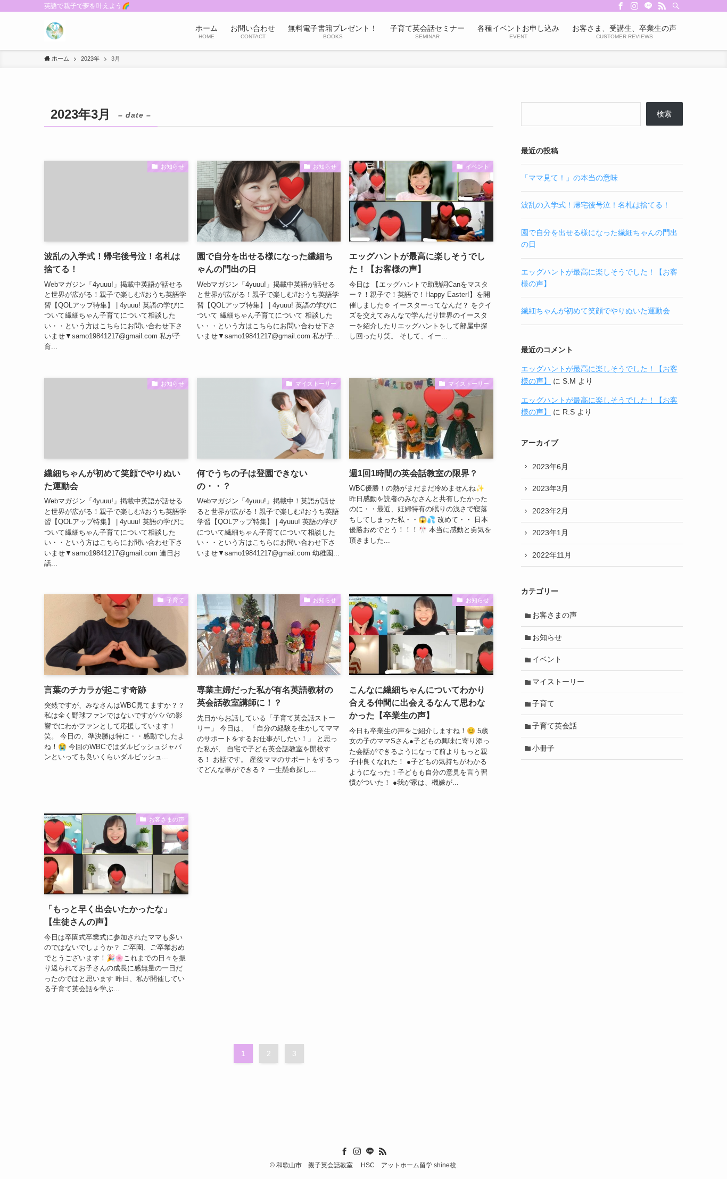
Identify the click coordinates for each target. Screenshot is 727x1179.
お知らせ (547, 637)
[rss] (662, 6)
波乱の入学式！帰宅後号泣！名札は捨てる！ (595, 205)
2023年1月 (550, 532)
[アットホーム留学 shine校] (54, 30)
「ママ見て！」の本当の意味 (569, 177)
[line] (648, 6)
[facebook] (620, 6)
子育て (543, 703)
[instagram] (634, 6)
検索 (664, 114)
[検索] (676, 6)
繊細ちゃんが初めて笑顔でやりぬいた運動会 (595, 310)
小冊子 (543, 748)
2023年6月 (550, 466)
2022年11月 (552, 555)
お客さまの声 (554, 615)
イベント (547, 659)
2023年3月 (550, 488)
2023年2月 (550, 511)
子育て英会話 (554, 725)
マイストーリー (558, 681)
